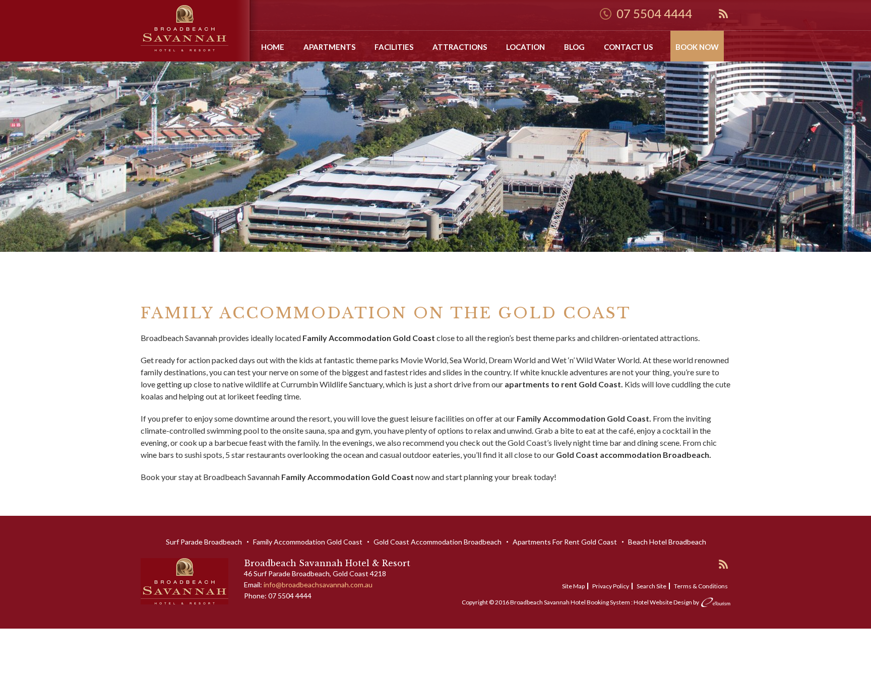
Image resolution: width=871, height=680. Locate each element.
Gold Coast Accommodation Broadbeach (438, 541)
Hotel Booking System (600, 602)
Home (272, 46)
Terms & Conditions (701, 586)
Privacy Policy (610, 586)
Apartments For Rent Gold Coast (565, 541)
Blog (574, 46)
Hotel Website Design (663, 602)
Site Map (573, 586)
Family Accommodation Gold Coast (307, 541)
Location (525, 46)
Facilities (394, 46)
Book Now (697, 46)
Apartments (329, 46)
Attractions (459, 46)
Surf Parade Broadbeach (204, 541)
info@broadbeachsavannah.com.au (318, 584)
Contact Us (628, 46)
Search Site (651, 586)
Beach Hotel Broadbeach (667, 541)
